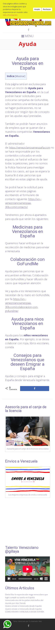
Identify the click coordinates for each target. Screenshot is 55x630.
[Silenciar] (41, 578)
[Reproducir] (8, 578)
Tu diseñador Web (35, 621)
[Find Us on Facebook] (27, 30)
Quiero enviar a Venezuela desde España (23, 606)
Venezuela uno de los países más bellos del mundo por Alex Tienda (24, 601)
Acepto (37, 9)
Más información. (10, 15)
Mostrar (20, 76)
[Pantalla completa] (46, 578)
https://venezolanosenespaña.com (29, 147)
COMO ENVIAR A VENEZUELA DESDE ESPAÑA (24, 611)
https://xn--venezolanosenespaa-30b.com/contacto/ (23, 203)
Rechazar (47, 9)
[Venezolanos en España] (27, 26)
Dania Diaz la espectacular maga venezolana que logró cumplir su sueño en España (26, 596)
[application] (27, 569)
